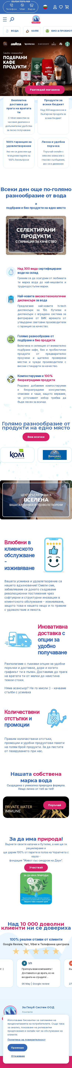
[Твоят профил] (55, 7)
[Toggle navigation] (5, 19)
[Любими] (61, 7)
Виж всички (36, 437)
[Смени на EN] (45, 7)
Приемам (17, 1047)
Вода (15, 30)
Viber (22, 9)
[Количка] (67, 7)
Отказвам (18, 1055)
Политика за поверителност (26, 1039)
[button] (12, 19)
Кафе (35, 30)
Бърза (31, 9)
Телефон (11, 9)
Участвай (36, 867)
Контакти (27, 1011)
